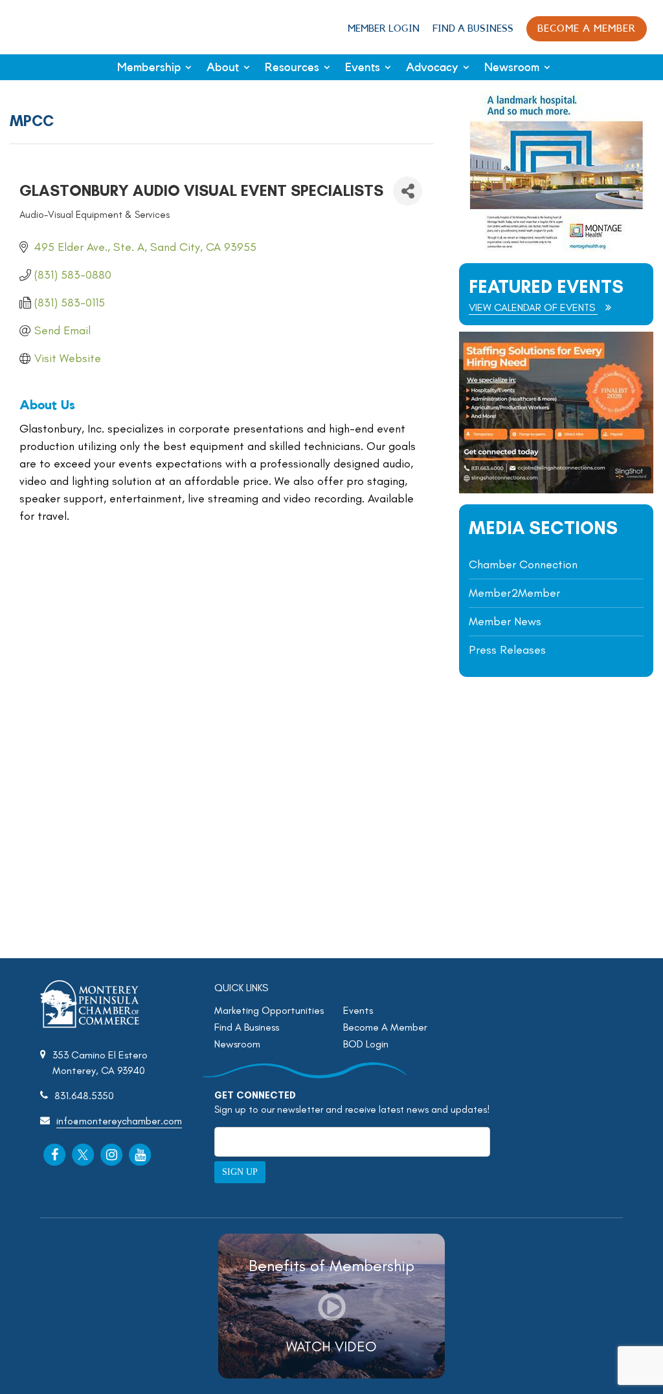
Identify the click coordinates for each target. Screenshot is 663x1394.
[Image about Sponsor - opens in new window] (556, 248)
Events (362, 67)
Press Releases (507, 650)
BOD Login (365, 1044)
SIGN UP (240, 1172)
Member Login (384, 29)
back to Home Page (54, 26)
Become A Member (385, 1027)
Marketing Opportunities (269, 1010)
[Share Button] (407, 191)
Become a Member (586, 29)
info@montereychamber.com (119, 1121)
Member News (505, 621)
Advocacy (432, 67)
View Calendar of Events (533, 307)
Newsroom (511, 67)
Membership (149, 67)
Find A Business (473, 29)
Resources (292, 67)
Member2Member (514, 593)
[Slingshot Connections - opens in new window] (556, 490)
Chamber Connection (523, 564)
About (223, 67)
